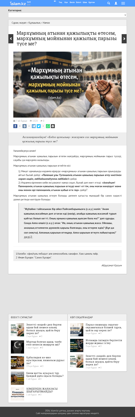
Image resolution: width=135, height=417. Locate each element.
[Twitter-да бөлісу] (39, 126)
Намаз (46, 22)
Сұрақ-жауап (19, 22)
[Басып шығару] (53, 126)
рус (29, 4)
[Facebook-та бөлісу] (15, 126)
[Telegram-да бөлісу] (34, 126)
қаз (29, 1)
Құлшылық (34, 22)
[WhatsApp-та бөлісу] (48, 126)
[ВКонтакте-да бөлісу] (25, 126)
